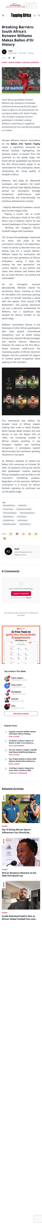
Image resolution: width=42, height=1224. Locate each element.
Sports (5, 62)
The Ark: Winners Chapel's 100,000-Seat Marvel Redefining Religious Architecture (23, 751)
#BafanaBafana (8, 517)
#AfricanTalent (22, 520)
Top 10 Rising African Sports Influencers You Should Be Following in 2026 (16, 831)
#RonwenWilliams (9, 505)
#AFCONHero (21, 517)
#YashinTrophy (8, 509)
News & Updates (15, 62)
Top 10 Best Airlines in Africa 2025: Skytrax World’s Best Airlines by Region (22, 760)
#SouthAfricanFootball (24, 509)
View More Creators (21, 714)
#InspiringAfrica (25, 524)
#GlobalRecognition (9, 524)
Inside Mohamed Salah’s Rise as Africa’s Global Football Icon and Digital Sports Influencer (18, 917)
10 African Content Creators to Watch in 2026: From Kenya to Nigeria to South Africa (21, 742)
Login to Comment (21, 593)
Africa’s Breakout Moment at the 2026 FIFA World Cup (19, 874)
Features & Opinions (30, 62)
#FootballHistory (8, 520)
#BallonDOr (22, 505)
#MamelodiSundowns (27, 513)
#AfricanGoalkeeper (9, 513)
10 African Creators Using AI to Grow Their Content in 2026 (21, 769)
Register (28, 598)
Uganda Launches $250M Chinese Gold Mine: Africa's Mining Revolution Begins (22, 732)
